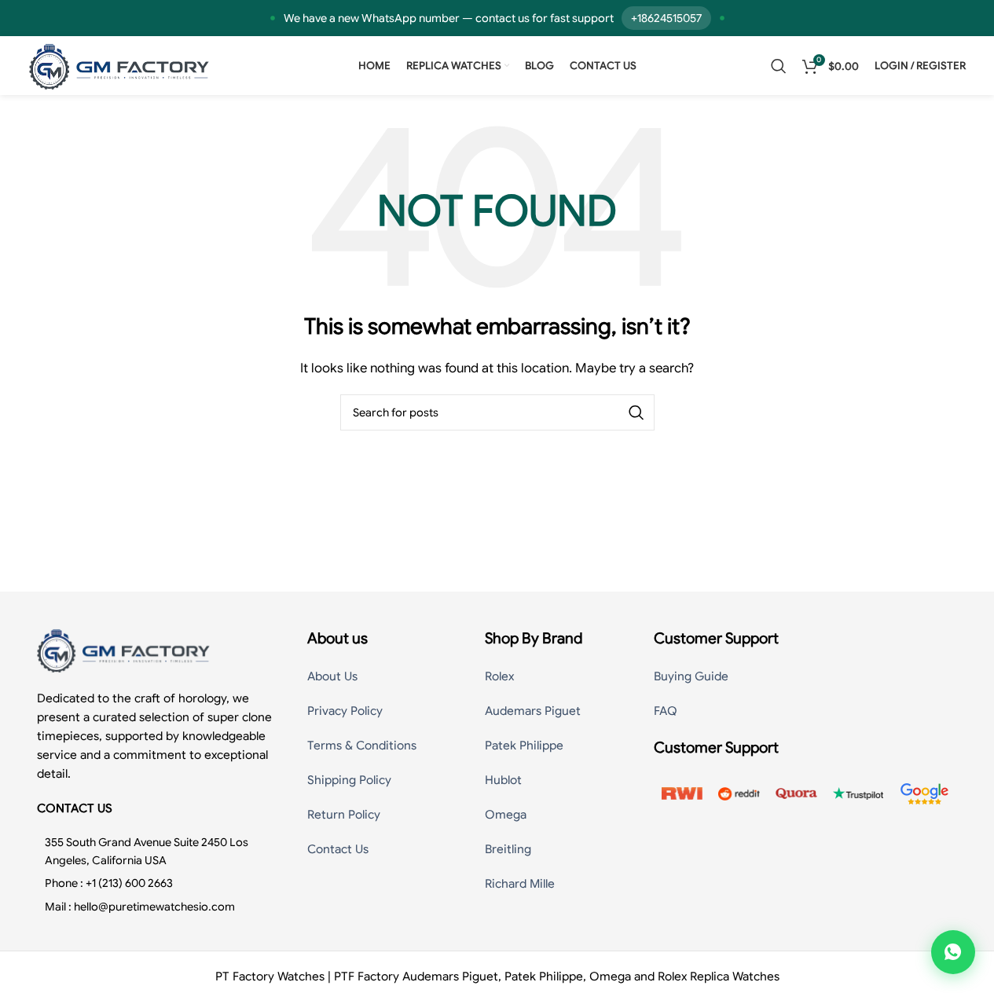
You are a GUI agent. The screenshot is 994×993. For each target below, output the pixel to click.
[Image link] (123, 650)
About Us (332, 676)
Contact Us (338, 849)
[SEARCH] (636, 412)
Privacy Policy (345, 711)
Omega (505, 815)
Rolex (499, 676)
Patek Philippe (524, 745)
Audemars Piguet (533, 711)
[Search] (778, 66)
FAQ (665, 711)
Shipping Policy (349, 780)
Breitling (508, 849)
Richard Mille (520, 884)
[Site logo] (119, 65)
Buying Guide (691, 676)
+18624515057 (666, 18)
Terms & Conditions (361, 745)
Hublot (503, 780)
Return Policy (343, 815)
